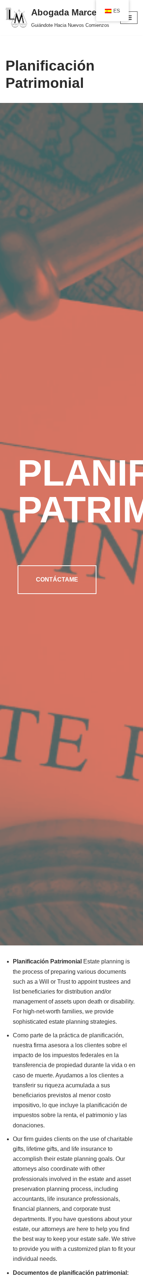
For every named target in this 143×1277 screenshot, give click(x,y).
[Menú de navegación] (129, 17)
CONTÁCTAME (57, 579)
